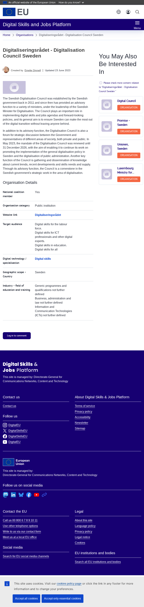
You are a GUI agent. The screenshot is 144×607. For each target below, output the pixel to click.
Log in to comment (17, 335)
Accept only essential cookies (62, 598)
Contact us (9, 405)
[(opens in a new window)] (15, 12)
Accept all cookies (26, 598)
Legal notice (82, 537)
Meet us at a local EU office (20, 537)
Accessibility (82, 417)
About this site (83, 520)
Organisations (24, 34)
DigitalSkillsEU (17, 430)
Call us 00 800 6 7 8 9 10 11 (20, 520)
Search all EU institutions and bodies (98, 561)
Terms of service (85, 405)
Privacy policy (83, 411)
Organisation (129, 107)
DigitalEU (14, 425)
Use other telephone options (20, 525)
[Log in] (128, 12)
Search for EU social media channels (26, 556)
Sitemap (80, 428)
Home (6, 34)
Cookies (80, 542)
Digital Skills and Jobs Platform (20, 367)
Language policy (85, 525)
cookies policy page (69, 583)
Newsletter (81, 422)
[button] (118, 12)
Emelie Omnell (33, 70)
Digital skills (43, 258)
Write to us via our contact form (22, 531)
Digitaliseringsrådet (48, 214)
